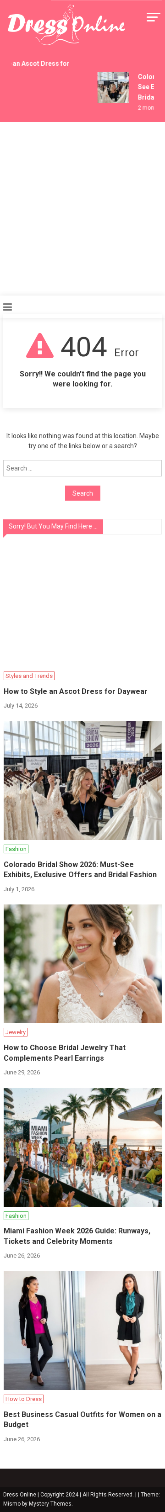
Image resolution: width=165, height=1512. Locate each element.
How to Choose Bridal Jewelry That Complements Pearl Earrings (65, 1052)
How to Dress (24, 1399)
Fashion (16, 849)
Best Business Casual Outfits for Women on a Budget (82, 1419)
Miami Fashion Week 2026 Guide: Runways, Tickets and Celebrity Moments (77, 1236)
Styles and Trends (29, 675)
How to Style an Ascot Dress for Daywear (76, 691)
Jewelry (16, 1032)
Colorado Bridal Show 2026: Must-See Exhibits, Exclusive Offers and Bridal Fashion (80, 869)
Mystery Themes (50, 1504)
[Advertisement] (82, 209)
